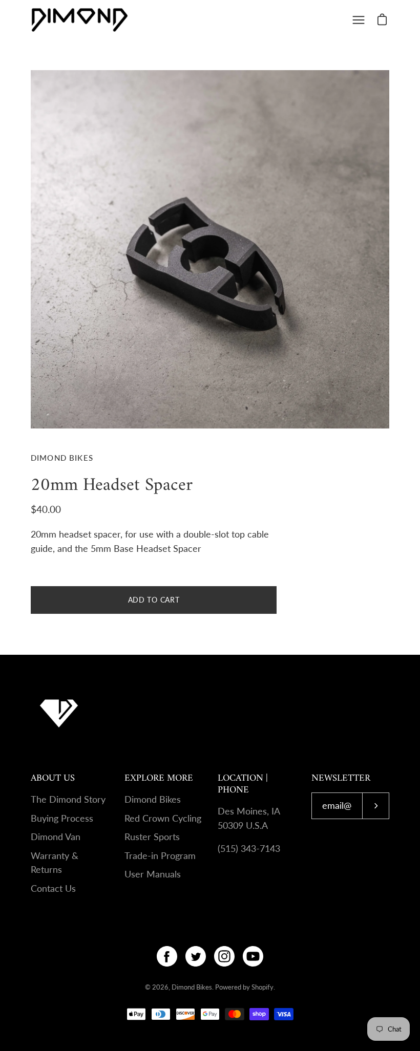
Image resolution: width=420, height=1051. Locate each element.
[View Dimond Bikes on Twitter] (195, 956)
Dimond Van (55, 836)
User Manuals (152, 874)
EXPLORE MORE (158, 778)
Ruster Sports (152, 836)
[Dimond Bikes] (79, 20)
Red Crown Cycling (162, 818)
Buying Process (62, 818)
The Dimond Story (68, 799)
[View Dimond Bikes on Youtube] (253, 956)
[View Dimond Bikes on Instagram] (224, 956)
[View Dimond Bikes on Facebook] (167, 956)
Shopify (262, 987)
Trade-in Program (160, 855)
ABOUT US (53, 778)
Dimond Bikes (152, 799)
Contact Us (53, 888)
